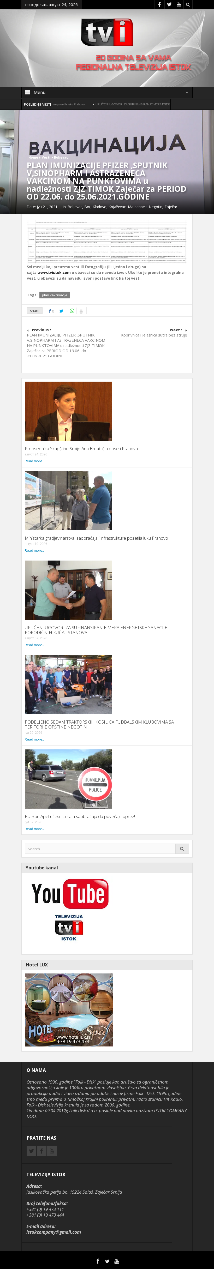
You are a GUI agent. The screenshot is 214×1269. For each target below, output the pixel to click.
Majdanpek (137, 206)
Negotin (155, 206)
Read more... (35, 461)
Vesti (46, 157)
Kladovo (99, 206)
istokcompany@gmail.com (53, 1232)
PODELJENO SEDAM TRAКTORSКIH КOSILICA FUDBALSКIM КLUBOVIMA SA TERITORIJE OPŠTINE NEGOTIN (99, 724)
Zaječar (170, 206)
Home (33, 157)
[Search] (182, 849)
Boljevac (61, 157)
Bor (87, 206)
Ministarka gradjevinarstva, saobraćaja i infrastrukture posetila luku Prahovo (96, 538)
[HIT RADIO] (69, 913)
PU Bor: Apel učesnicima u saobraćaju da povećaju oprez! (80, 816)
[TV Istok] (107, 31)
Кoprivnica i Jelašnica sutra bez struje (154, 332)
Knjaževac (117, 206)
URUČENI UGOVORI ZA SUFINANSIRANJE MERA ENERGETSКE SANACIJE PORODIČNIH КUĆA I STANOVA (137, 104)
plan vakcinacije (54, 295)
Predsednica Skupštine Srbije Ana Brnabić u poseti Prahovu (81, 448)
